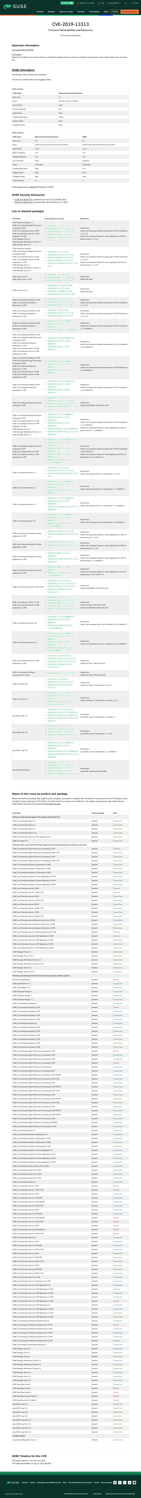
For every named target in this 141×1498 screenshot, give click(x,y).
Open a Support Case (16, 1494)
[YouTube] (115, 1482)
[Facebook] (120, 1482)
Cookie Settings (97, 1494)
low (43, 80)
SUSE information (23, 69)
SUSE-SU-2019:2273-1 (24, 200)
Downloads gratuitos (129, 12)
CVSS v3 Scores (17, 132)
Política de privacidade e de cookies (115, 1494)
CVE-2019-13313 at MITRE (22, 50)
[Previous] (65, 35)
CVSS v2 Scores (17, 89)
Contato (115, 12)
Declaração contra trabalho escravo (49, 1482)
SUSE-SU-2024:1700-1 (24, 202)
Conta (102, 3)
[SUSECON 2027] (67, 3)
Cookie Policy (131, 1494)
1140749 (32, 187)
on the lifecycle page (52, 804)
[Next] (77, 35)
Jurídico (32, 1482)
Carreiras (25, 1482)
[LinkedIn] (129, 1482)
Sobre (65, 1482)
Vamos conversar (106, 1482)
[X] (124, 1482)
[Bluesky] (134, 1482)
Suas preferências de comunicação (80, 1482)
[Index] (72, 35)
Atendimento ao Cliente (87, 3)
